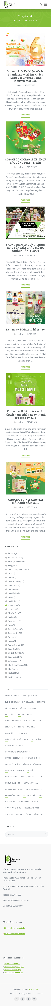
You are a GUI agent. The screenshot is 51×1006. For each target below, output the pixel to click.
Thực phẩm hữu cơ (31, 808)
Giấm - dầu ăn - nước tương (16, 739)
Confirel (11, 577)
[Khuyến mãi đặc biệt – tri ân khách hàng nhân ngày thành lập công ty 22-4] (25, 389)
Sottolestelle (13, 661)
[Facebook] (16, 999)
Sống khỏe (12, 657)
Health (10, 597)
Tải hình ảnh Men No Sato (14, 934)
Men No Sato (13, 613)
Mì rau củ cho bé (32, 758)
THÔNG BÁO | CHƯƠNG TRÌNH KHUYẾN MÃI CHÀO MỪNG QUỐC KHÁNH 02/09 (25, 247)
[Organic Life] (10, 4)
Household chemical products (18, 752)
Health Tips (12, 601)
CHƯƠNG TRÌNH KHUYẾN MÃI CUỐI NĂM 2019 (25, 501)
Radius (11, 641)
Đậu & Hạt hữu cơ (23, 814)
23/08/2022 (32, 255)
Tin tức (11, 673)
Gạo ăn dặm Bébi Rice (14, 746)
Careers (39, 994)
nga (19, 85)
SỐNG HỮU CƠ (14, 653)
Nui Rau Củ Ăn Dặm (30, 783)
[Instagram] (22, 999)
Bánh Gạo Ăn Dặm (29, 696)
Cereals (27, 721)
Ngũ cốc (30, 770)
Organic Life (13, 633)
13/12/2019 (32, 507)
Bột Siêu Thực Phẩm (28, 708)
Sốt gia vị (36, 802)
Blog (10, 566)
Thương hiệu (13, 669)
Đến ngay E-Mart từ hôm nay (25, 329)
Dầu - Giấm (31, 727)
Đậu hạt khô (39, 814)
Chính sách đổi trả (12, 964)
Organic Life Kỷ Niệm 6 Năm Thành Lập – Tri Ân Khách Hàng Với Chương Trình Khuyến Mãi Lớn (25, 76)
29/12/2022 (32, 167)
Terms (11, 994)
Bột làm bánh (11, 708)
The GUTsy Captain (16, 665)
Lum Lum (12, 609)
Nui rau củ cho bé (12, 783)
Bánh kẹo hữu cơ (12, 702)
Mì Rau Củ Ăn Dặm (12, 764)
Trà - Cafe (9, 814)
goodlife (19, 167)
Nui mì (39, 777)
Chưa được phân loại (16, 569)
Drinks (21, 727)
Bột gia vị (41, 702)
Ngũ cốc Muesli (27, 777)
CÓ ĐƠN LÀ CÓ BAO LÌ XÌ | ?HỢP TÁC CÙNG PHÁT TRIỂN (25, 161)
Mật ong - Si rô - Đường (32, 764)
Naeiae (11, 617)
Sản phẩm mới (14, 645)
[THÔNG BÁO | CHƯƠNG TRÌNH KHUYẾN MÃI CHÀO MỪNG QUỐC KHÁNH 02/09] (25, 223)
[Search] (40, 4)
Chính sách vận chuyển (14, 967)
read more (25, 114)
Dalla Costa (12, 585)
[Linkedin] (28, 999)
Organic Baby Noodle (14, 789)
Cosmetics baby (14, 581)
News (10, 625)
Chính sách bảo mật (12, 970)
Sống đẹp (12, 649)
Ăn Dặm (11, 553)
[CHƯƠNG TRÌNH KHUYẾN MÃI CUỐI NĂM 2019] (25, 478)
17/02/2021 (32, 334)
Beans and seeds (12, 696)
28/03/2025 (30, 85)
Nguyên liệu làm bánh (14, 770)
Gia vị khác (23, 733)
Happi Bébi (12, 593)
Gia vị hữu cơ (10, 733)
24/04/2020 (32, 422)
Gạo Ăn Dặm (36, 739)
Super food (10, 802)
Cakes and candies (13, 721)
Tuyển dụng (13, 677)
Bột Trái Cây (10, 714)
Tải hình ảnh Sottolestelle (14, 928)
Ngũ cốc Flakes (11, 777)
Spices (41, 795)
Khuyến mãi (13, 605)
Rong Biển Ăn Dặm (12, 795)
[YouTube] (34, 999)
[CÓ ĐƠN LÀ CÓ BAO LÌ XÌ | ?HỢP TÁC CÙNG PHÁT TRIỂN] (25, 137)
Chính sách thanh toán (13, 972)
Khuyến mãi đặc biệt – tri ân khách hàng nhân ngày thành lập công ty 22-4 (25, 414)
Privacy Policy (25, 994)
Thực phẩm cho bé (13, 808)
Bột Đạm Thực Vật (25, 714)
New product (13, 621)
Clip (9, 573)
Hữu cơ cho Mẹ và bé (13, 758)
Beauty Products (15, 561)
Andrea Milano (14, 558)
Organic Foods (14, 629)
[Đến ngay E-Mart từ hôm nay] (25, 307)
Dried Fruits (10, 727)
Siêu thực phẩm (29, 795)
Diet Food (12, 589)
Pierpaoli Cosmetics (34, 789)
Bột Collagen (28, 702)
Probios (11, 637)
